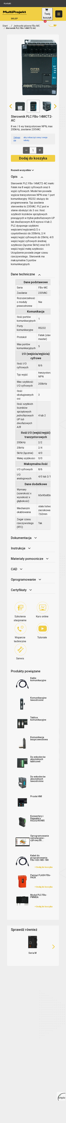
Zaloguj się (16, 139)
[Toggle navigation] (22, 177)
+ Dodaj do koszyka (43, 867)
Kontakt (7, 3)
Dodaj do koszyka (33, 158)
